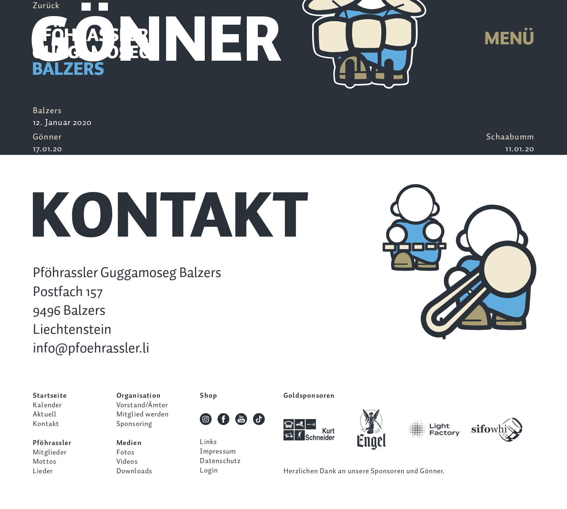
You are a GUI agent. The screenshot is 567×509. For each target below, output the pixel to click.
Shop (208, 395)
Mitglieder (50, 452)
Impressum (218, 451)
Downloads (134, 471)
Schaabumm (510, 143)
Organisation (138, 395)
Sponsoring (134, 424)
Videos (127, 461)
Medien (129, 443)
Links (208, 442)
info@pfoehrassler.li (91, 348)
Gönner (47, 143)
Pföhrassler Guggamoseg (91, 53)
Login (209, 470)
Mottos (44, 461)
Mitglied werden (142, 414)
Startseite (50, 395)
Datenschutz (220, 461)
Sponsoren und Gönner (407, 471)
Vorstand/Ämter (142, 405)
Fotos (125, 452)
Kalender (47, 405)
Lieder (43, 471)
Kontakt (46, 424)
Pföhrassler (52, 443)
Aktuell (44, 414)
